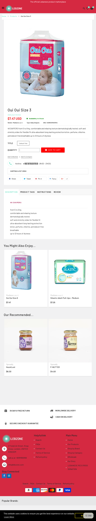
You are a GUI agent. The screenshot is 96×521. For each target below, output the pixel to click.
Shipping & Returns (18, 171)
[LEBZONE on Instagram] (9, 476)
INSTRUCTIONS (44, 192)
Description (11, 192)
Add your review (14, 114)
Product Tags (27, 192)
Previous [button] (8, 274)
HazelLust (10, 367)
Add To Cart (54, 150)
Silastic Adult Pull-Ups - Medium (64, 298)
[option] (26, 279)
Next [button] (88, 274)
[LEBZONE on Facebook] (4, 476)
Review (57, 192)
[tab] (48, 171)
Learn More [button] (9, 517)
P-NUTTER (55, 367)
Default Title (23, 143)
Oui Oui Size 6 (12, 298)
